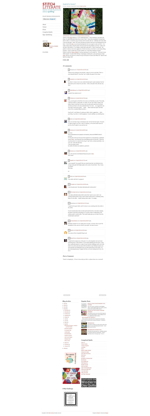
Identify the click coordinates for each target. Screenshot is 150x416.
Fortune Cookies (84, 344)
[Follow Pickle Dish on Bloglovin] (49, 19)
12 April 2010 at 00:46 (79, 176)
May (66, 322)
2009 (65, 348)
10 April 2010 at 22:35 (81, 69)
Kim (71, 176)
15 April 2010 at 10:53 (80, 230)
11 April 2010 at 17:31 (80, 160)
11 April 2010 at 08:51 (80, 151)
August (66, 317)
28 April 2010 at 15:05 (81, 238)
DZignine (98, 412)
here (73, 139)
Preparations (91, 323)
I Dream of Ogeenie (85, 345)
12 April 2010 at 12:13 (84, 192)
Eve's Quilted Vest (84, 361)
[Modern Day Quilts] (88, 386)
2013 (65, 303)
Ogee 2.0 (83, 342)
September (67, 315)
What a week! (67, 340)
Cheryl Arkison (74, 220)
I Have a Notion (74, 52)
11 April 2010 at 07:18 (80, 98)
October (66, 313)
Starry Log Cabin (84, 366)
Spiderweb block (66, 35)
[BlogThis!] (65, 60)
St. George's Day (68, 330)
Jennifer (72, 79)
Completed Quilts (47, 32)
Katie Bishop (73, 90)
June (66, 320)
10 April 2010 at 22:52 (83, 90)
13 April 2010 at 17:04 (82, 203)
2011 (65, 307)
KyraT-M (73, 238)
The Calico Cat (74, 192)
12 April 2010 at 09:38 (81, 184)
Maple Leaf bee (83, 6)
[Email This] (63, 60)
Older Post (66, 295)
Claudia (72, 184)
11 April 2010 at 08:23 (79, 119)
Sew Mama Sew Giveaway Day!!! (94, 329)
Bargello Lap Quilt (84, 364)
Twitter (45, 27)
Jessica (72, 130)
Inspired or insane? (69, 4)
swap (70, 37)
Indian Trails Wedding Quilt (86, 367)
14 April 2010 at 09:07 (84, 220)
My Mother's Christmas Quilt (86, 358)
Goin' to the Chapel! (68, 337)
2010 (65, 308)
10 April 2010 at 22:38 (81, 79)
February (67, 344)
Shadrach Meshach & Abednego (83, 35)
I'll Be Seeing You (84, 363)
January (66, 346)
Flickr (44, 29)
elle (71, 119)
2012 (65, 305)
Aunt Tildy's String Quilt (85, 374)
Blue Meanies (83, 359)
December (67, 310)
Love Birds (83, 347)
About (44, 24)
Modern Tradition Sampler (86, 350)
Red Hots (83, 356)
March (66, 342)
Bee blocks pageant (68, 328)
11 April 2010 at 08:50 (80, 130)
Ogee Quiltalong (47, 34)
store (64, 55)
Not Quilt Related (68, 333)
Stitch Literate (51, 412)
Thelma (72, 98)
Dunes (82, 348)
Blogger (106, 412)
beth (72, 230)
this (72, 44)
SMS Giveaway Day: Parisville (88, 317)
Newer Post (102, 295)
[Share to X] (66, 60)
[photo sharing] (82, 34)
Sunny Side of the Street (85, 353)
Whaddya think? (68, 338)
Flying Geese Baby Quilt (85, 369)
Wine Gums (83, 355)
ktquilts (71, 160)
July (66, 318)
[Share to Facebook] (68, 60)
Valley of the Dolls (84, 372)
